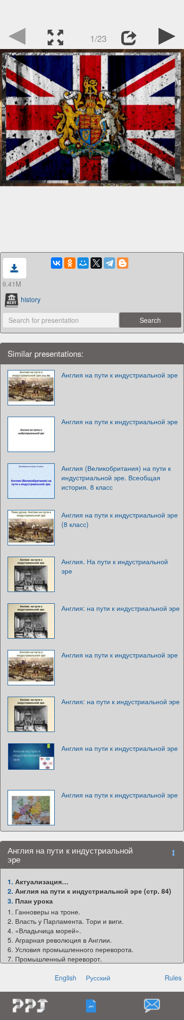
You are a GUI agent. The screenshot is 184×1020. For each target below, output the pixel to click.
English (65, 977)
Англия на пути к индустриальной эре (119, 374)
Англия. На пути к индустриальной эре (114, 566)
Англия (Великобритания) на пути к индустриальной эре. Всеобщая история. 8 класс (116, 477)
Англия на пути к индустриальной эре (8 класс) (119, 519)
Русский (98, 977)
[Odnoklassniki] (69, 263)
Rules (173, 977)
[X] (96, 263)
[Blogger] (122, 263)
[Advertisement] (92, 12)
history (31, 299)
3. (10, 900)
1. (10, 881)
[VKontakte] (56, 263)
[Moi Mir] (83, 263)
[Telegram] (109, 263)
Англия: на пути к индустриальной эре (120, 608)
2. (10, 891)
